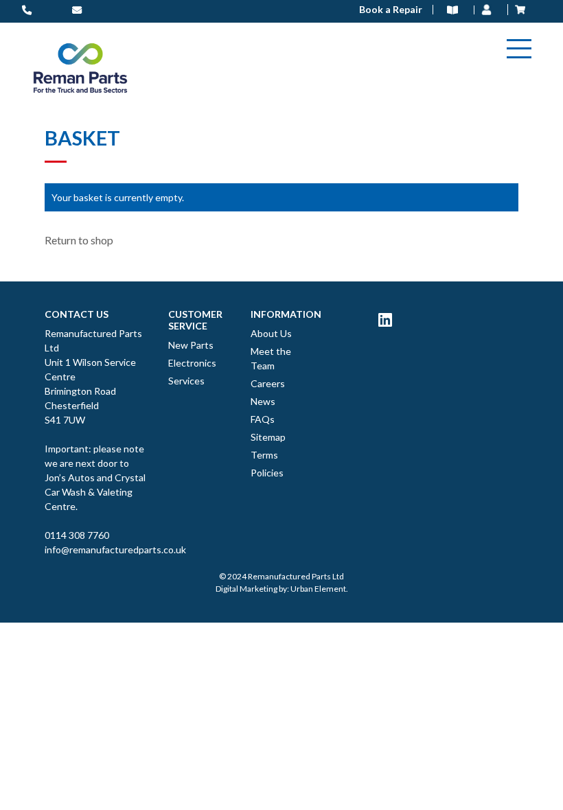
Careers (268, 383)
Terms (264, 455)
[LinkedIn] (385, 319)
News (263, 401)
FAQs (263, 419)
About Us (271, 333)
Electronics (192, 363)
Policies (267, 472)
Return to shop (79, 239)
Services (186, 380)
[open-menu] (519, 49)
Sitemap (268, 437)
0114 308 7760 (77, 535)
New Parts (191, 345)
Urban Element (318, 588)
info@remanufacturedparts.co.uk (96, 549)
